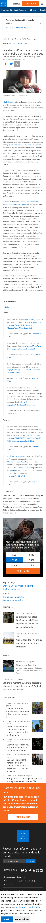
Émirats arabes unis (12, 589)
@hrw (38, 322)
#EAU (29, 325)
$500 (31, 560)
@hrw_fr (10, 349)
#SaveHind (27, 328)
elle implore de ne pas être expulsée (24, 144)
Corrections (21, 877)
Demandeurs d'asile (13, 600)
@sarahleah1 (30, 435)
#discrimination (25, 467)
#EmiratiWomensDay (15, 462)
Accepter (7, 919)
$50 (14, 554)
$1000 (14, 565)
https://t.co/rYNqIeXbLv (16, 369)
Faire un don (30, 3)
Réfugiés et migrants (13, 596)
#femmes (13, 470)
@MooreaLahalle (13, 372)
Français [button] (16, 3)
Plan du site (29, 881)
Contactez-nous (9, 877)
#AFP (9, 441)
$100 (31, 554)
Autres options (22, 919)
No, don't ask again (20, 27)
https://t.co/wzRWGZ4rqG (17, 325)
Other (32, 565)
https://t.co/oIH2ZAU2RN (17, 405)
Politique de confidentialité (13, 881)
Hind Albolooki (9, 102)
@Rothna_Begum (16, 456)
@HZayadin (31, 322)
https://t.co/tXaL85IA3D (16, 438)
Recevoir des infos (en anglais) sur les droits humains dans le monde (22, 852)
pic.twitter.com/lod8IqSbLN (25, 349)
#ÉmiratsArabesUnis (15, 328)
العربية (20, 43)
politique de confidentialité (28, 907)
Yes (7, 27)
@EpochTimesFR (34, 438)
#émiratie (29, 319)
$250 (14, 560)
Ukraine (33, 10)
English (15, 43)
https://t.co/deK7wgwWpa (31, 346)
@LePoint (31, 405)
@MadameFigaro (34, 369)
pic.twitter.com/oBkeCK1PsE (23, 441)
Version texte (8, 885)
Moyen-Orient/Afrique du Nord (18, 585)
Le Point (6, 307)
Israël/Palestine (20, 10)
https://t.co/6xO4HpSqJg (16, 476)
